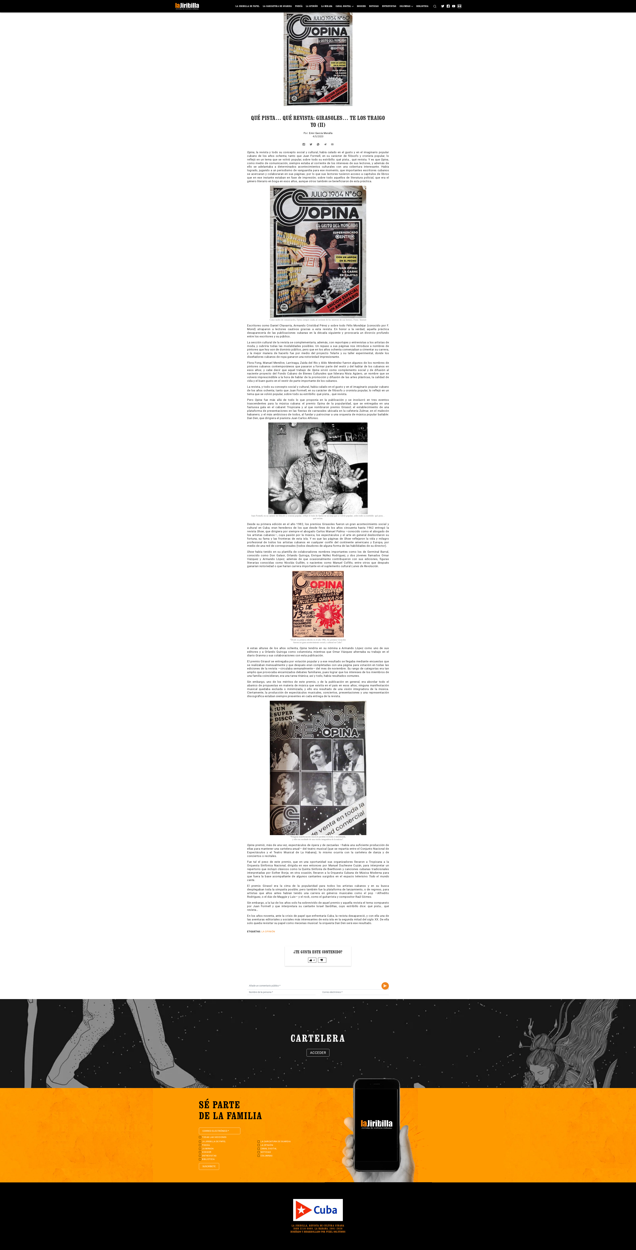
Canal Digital (343, 6)
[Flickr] (459, 6)
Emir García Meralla (321, 133)
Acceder (318, 1053)
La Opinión (312, 6)
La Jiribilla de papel (248, 6)
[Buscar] (434, 6)
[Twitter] (442, 6)
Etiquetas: (254, 931)
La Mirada (326, 6)
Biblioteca (422, 6)
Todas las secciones (214, 1137)
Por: (306, 133)
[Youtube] (453, 6)
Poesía (299, 6)
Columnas (405, 6)
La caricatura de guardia (277, 6)
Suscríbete (209, 1166)
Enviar (385, 986)
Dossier (361, 6)
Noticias (374, 6)
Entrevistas (389, 6)
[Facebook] (448, 6)
